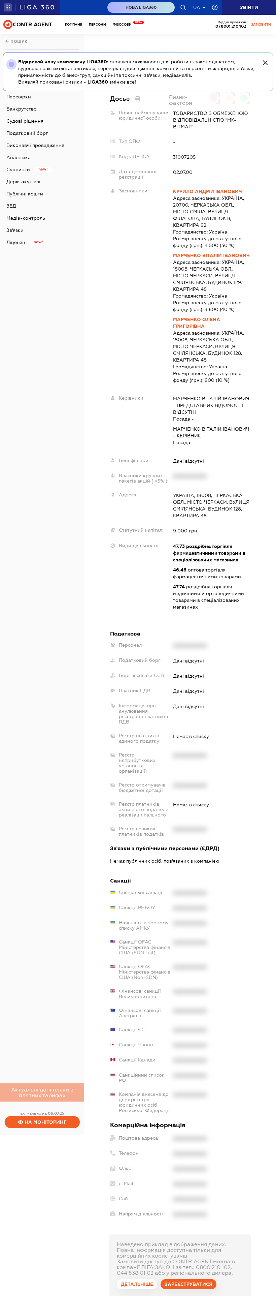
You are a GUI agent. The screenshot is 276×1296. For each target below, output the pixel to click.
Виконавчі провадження (35, 145)
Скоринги (18, 169)
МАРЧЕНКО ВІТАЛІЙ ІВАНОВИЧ (211, 255)
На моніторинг (45, 1122)
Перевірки (18, 96)
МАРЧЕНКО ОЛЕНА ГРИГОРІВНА (196, 323)
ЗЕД (11, 206)
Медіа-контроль (25, 218)
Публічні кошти (24, 193)
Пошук (18, 41)
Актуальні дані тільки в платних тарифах (42, 1092)
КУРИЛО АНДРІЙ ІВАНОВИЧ (207, 191)
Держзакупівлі (23, 181)
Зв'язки (15, 230)
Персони (97, 24)
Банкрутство (21, 109)
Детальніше (137, 1284)
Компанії (73, 24)
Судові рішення (24, 121)
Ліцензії (15, 242)
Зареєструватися (188, 1284)
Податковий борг (27, 133)
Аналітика (18, 157)
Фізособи (124, 24)
